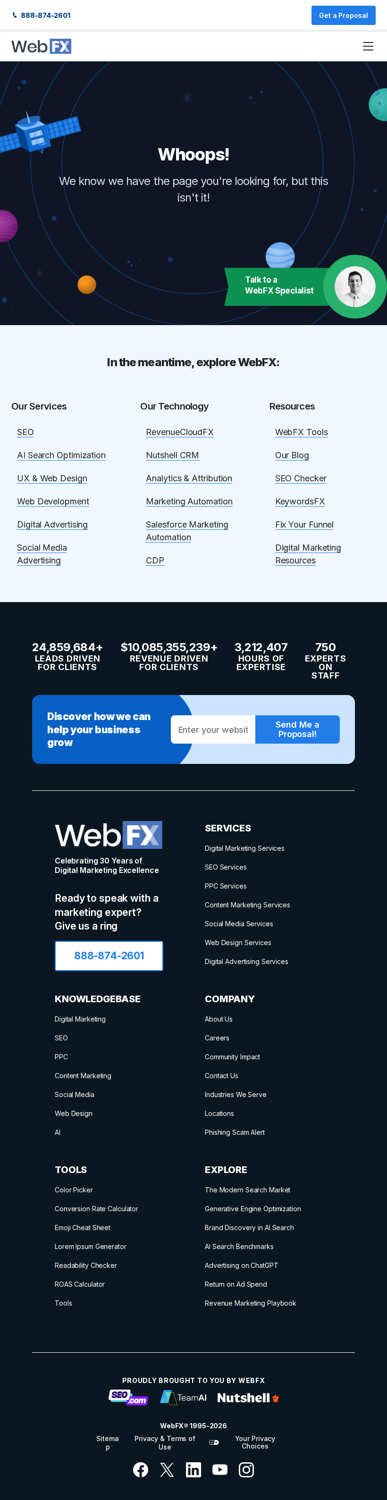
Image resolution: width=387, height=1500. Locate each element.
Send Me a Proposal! (297, 729)
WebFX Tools (301, 432)
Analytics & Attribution (189, 478)
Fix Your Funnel (304, 524)
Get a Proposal (343, 15)
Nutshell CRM (172, 455)
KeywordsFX (300, 501)
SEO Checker (301, 478)
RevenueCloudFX (180, 432)
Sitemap (107, 1442)
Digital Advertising (52, 524)
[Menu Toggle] (368, 46)
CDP (155, 560)
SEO (25, 432)
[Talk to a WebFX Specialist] (355, 286)
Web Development (53, 501)
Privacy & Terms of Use (165, 1442)
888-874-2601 (45, 15)
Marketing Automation (189, 501)
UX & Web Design (52, 478)
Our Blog (292, 455)
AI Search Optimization (61, 455)
